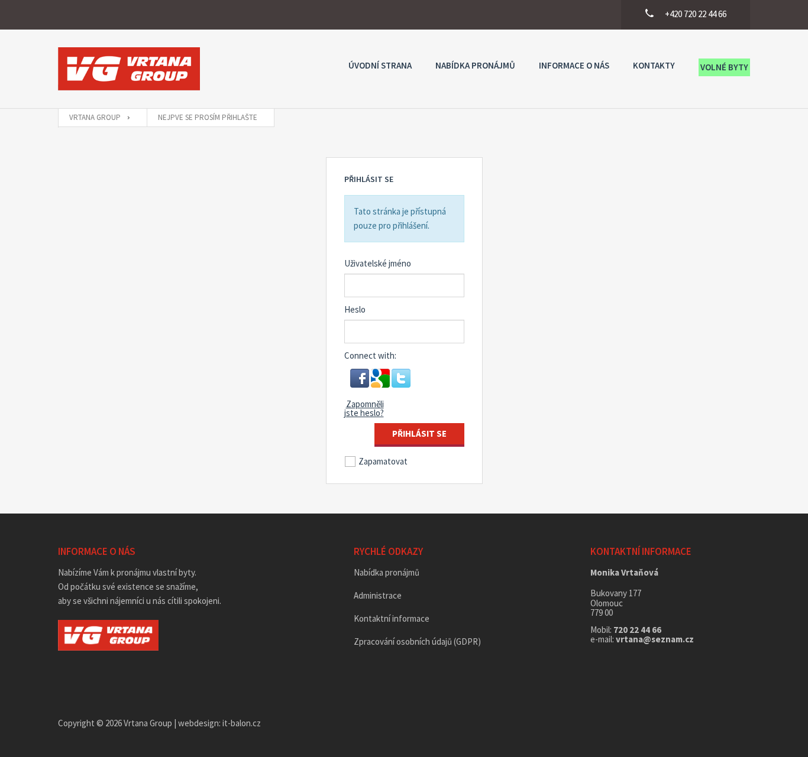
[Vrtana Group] (129, 68)
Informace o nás (574, 65)
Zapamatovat (383, 461)
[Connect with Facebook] (360, 376)
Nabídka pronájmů (475, 65)
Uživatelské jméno (377, 263)
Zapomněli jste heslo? (364, 408)
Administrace (378, 595)
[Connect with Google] (381, 376)
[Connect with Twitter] (401, 376)
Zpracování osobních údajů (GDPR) (417, 641)
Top (780, 729)
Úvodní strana (380, 65)
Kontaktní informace (391, 618)
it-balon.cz (241, 723)
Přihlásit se (419, 433)
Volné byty (724, 67)
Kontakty (654, 65)
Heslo (355, 309)
